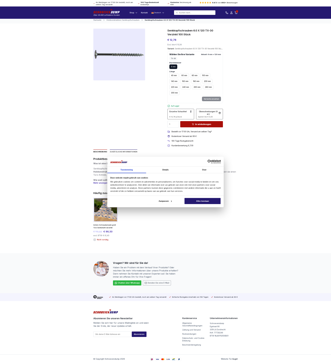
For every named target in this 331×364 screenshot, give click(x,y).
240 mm (185, 87)
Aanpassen (164, 201)
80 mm (194, 75)
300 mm (174, 93)
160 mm (185, 81)
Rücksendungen (189, 334)
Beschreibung (100, 152)
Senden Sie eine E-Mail (158, 283)
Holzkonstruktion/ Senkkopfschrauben (123, 20)
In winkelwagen (203, 124)
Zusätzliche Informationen (123, 152)
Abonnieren (139, 334)
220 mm (174, 87)
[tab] (100, 151)
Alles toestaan (202, 201)
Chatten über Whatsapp (129, 283)
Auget (235, 359)
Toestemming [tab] (127, 170)
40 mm (174, 75)
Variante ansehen (211, 99)
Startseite (97, 20)
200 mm (207, 81)
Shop (132, 13)
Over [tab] (204, 170)
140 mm (174, 81)
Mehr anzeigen (100, 183)
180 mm (196, 81)
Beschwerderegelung (191, 345)
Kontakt (144, 13)
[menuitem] (157, 12)
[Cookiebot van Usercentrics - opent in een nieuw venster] (209, 162)
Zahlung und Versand (191, 330)
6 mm (173, 66)
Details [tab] (165, 170)
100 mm (205, 75)
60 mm (184, 75)
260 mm (197, 87)
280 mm (208, 87)
